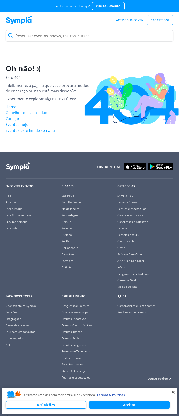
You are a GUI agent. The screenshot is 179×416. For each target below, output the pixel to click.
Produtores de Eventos (132, 312)
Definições (46, 404)
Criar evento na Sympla (21, 306)
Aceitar (129, 404)
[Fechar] (173, 392)
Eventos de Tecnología (76, 351)
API (8, 345)
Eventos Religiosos (74, 345)
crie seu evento (108, 6)
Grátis (121, 248)
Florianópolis (70, 248)
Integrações (13, 319)
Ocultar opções (158, 378)
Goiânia (67, 267)
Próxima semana (17, 222)
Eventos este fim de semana (30, 130)
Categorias (15, 118)
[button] (13, 394)
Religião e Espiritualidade (133, 274)
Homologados (15, 338)
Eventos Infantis (72, 332)
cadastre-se (160, 20)
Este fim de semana (18, 215)
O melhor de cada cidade (27, 112)
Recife (65, 241)
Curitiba (67, 235)
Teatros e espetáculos (131, 209)
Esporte (122, 228)
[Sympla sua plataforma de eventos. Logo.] (19, 20)
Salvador (67, 228)
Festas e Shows (127, 202)
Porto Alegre (70, 215)
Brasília (66, 222)
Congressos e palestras (132, 222)
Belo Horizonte (71, 202)
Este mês (11, 228)
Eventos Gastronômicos (77, 325)
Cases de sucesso (17, 325)
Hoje (9, 196)
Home (11, 106)
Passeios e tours (128, 235)
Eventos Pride (70, 338)
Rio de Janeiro (70, 209)
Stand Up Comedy (73, 371)
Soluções (11, 312)
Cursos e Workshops (75, 312)
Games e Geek (127, 280)
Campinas (68, 254)
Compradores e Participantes (136, 306)
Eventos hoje (17, 124)
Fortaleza (68, 261)
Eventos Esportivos (74, 319)
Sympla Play (125, 196)
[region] (89, 401)
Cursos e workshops (130, 215)
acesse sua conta (129, 20)
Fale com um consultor (20, 332)
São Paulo (68, 196)
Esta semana (14, 209)
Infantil (121, 267)
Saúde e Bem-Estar (129, 254)
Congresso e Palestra (75, 306)
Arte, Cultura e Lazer (130, 261)
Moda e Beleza (127, 287)
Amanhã (11, 202)
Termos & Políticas (111, 395)
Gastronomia (125, 241)
